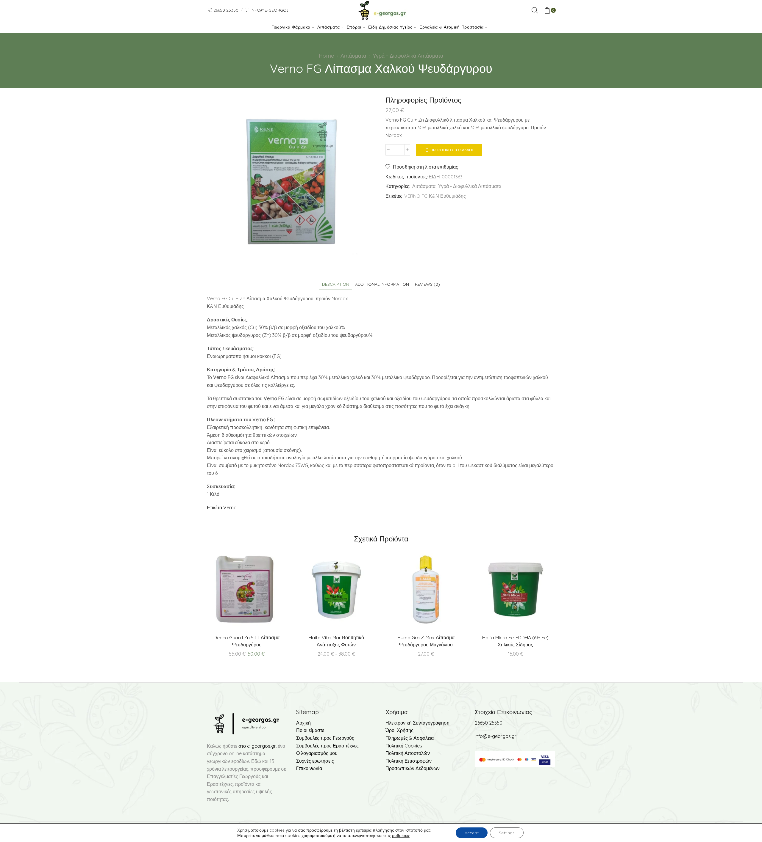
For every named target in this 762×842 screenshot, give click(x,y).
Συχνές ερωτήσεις (315, 761)
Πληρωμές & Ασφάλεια (409, 738)
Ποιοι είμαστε (310, 730)
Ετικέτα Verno (222, 507)
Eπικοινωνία (309, 768)
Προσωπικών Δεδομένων (412, 768)
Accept (472, 832)
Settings (507, 832)
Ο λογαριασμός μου (317, 753)
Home (326, 55)
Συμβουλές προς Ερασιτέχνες (327, 746)
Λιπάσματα (328, 27)
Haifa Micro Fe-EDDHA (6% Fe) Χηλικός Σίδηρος (515, 641)
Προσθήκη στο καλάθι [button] (259, 591)
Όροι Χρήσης (399, 730)
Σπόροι (354, 27)
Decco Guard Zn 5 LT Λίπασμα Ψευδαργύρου (246, 641)
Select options (348, 591)
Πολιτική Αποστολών (407, 753)
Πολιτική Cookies (403, 746)
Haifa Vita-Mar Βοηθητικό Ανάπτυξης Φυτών (336, 641)
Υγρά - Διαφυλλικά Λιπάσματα (408, 55)
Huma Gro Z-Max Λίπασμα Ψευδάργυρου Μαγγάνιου (426, 641)
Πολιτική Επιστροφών (408, 761)
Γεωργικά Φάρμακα (290, 27)
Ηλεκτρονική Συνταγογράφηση (417, 723)
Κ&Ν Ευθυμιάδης (447, 196)
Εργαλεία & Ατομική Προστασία (451, 27)
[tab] (335, 284)
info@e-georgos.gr (495, 736)
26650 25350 (488, 723)
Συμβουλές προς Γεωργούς (325, 738)
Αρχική (303, 723)
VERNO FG (415, 196)
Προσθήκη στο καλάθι (451, 150)
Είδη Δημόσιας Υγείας (390, 27)
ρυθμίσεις (401, 835)
